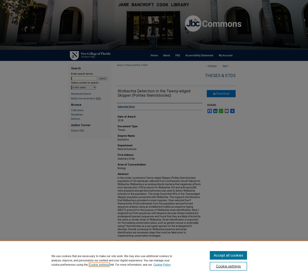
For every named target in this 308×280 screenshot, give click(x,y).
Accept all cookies (228, 255)
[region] (154, 260)
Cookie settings (99, 264)
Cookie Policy (162, 264)
